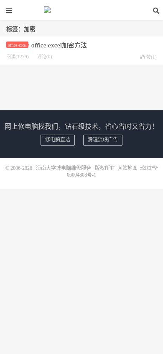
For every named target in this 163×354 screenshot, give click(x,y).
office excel (17, 45)
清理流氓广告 (103, 140)
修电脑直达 (57, 140)
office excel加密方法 (59, 45)
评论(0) (44, 56)
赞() (151, 57)
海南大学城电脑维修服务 (81, 10)
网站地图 (127, 168)
